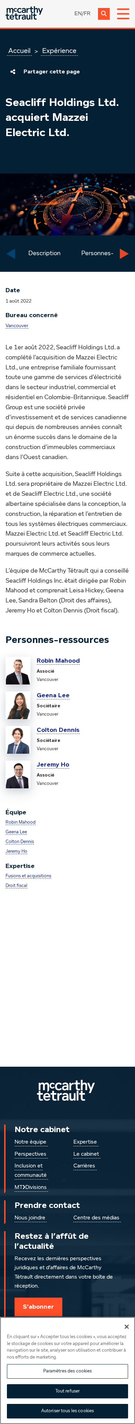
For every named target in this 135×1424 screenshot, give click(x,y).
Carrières (84, 1166)
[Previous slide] (11, 254)
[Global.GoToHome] (24, 14)
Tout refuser (67, 1391)
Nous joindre (30, 1218)
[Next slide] (124, 254)
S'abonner (38, 1306)
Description (44, 253)
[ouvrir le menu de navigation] (123, 13)
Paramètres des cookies (67, 1371)
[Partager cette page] (13, 72)
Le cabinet (86, 1154)
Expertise (85, 1142)
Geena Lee (53, 695)
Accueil (19, 50)
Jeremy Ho (53, 764)
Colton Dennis (58, 730)
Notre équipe (30, 1142)
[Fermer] (126, 1326)
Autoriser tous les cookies (67, 1411)
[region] (67, 1370)
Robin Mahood (58, 660)
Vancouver (17, 325)
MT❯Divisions (31, 1187)
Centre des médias (96, 1218)
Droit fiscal (16, 886)
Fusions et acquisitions (28, 876)
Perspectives (30, 1154)
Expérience (59, 50)
